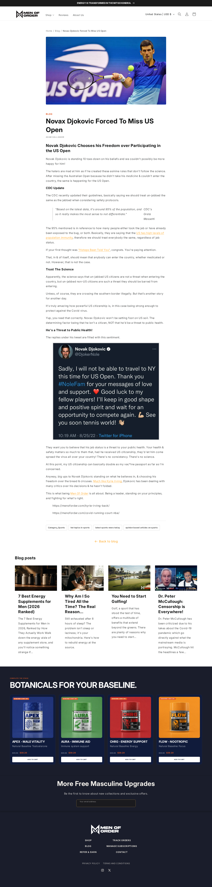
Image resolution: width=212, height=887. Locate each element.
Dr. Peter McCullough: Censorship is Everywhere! (171, 604)
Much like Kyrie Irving (107, 481)
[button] (50, 15)
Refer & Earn (88, 852)
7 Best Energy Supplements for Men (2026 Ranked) (34, 604)
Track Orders (122, 840)
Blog (57, 30)
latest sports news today (107, 527)
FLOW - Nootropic (173, 741)
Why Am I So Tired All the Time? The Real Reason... (80, 604)
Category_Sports (56, 527)
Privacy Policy (91, 863)
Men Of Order (79, 493)
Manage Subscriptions (121, 846)
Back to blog (108, 541)
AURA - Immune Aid (75, 741)
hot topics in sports (80, 527)
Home (49, 30)
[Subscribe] (132, 803)
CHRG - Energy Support (129, 741)
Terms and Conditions (116, 863)
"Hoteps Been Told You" (94, 249)
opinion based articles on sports (142, 527)
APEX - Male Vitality (28, 741)
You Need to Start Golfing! (129, 599)
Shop (88, 840)
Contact (122, 852)
